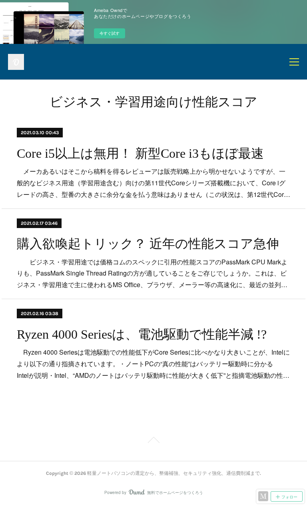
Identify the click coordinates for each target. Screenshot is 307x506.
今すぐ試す (110, 33)
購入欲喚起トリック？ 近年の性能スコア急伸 (148, 243)
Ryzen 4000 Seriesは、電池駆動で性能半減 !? (142, 334)
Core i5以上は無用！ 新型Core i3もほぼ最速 (140, 153)
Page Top (153, 441)
